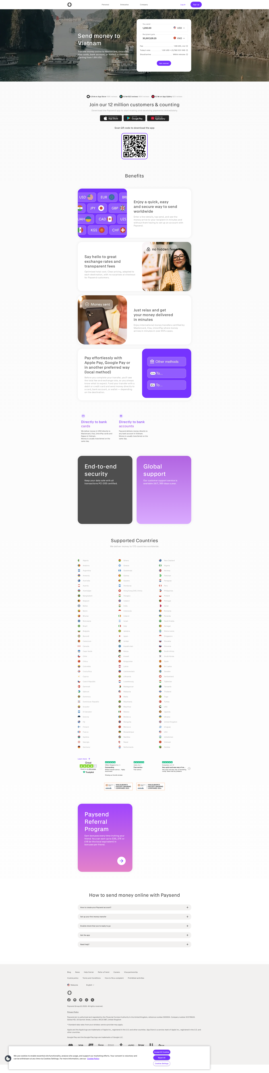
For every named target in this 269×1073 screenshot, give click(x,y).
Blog (69, 972)
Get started (164, 63)
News (77, 972)
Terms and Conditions (92, 978)
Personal (105, 5)
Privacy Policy (73, 1012)
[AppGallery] (158, 118)
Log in (182, 5)
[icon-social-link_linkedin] (86, 1000)
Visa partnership (131, 972)
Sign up (196, 5)
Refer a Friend (103, 972)
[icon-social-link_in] (74, 1000)
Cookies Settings (162, 1063)
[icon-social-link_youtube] (80, 1000)
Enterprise (124, 5)
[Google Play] (134, 118)
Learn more (82, 759)
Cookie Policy (93, 1059)
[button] (8, 1058)
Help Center (89, 972)
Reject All (161, 1058)
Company (144, 5)
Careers (116, 972)
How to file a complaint (114, 978)
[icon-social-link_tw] (92, 1000)
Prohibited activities (136, 978)
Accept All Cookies (161, 1052)
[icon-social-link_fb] (69, 1000)
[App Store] (111, 118)
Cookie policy (72, 978)
